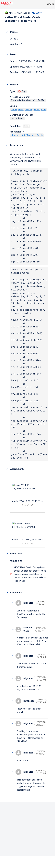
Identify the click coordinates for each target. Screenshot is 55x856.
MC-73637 (37, 13)
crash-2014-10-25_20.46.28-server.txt (31, 501)
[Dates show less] (7, 54)
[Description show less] (7, 145)
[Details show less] (7, 85)
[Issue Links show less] (7, 553)
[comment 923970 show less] (13, 753)
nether (37, 109)
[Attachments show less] (7, 469)
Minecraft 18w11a (34, 135)
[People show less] (7, 32)
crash (21, 109)
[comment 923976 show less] (13, 603)
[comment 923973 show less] (13, 678)
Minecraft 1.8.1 (18, 135)
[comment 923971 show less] (13, 723)
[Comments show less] (7, 593)
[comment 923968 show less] (13, 772)
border (14, 109)
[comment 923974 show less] (13, 656)
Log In (50, 4)
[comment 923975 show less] (13, 629)
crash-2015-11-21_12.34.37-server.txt (31, 539)
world (43, 109)
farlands (28, 109)
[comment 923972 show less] (13, 701)
